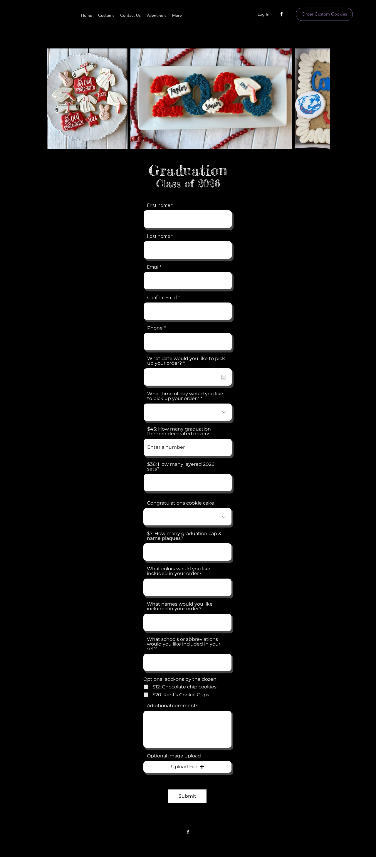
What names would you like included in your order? (180, 606)
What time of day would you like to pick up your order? (185, 396)
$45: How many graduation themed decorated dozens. (179, 431)
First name (158, 205)
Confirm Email (162, 297)
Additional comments (172, 705)
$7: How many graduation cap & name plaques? (184, 536)
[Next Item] (320, 99)
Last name (158, 236)
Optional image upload (174, 756)
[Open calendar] (223, 377)
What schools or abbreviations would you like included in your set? (183, 644)
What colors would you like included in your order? (178, 571)
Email (153, 267)
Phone (155, 328)
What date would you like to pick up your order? (186, 361)
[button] (187, 767)
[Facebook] (281, 14)
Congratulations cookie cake (180, 503)
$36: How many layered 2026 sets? (180, 466)
